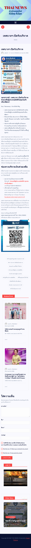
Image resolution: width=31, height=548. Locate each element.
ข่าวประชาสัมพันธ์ (14, 53)
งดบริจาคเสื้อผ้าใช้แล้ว (16, 266)
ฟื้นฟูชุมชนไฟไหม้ (23, 277)
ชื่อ (2, 420)
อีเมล (3, 427)
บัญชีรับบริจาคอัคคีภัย (9, 277)
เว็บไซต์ (3, 435)
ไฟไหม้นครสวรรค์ (16, 288)
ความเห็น (4, 406)
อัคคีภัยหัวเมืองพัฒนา (15, 281)
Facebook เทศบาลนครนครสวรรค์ (14, 197)
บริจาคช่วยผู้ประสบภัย (16, 273)
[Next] (26, 498)
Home (15, 40)
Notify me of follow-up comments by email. (15, 449)
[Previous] (23, 498)
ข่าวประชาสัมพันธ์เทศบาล (16, 262)
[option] (15, 514)
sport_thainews (12, 324)
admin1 (6, 53)
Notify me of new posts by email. (12, 453)
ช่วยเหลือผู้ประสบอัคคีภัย (16, 270)
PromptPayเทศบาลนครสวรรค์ (16, 259)
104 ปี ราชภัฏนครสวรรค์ (15, 521)
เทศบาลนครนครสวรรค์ (16, 285)
